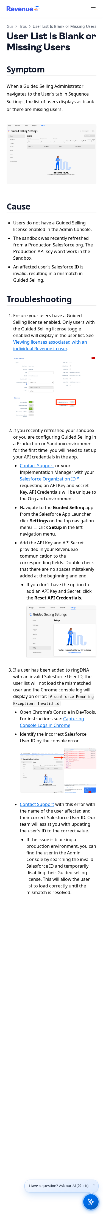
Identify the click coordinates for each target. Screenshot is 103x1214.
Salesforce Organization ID (48, 479)
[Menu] (93, 8)
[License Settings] (54, 387)
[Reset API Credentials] (61, 632)
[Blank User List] (51, 154)
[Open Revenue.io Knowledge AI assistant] (91, 1202)
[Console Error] (58, 770)
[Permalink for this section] (51, 69)
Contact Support (37, 466)
